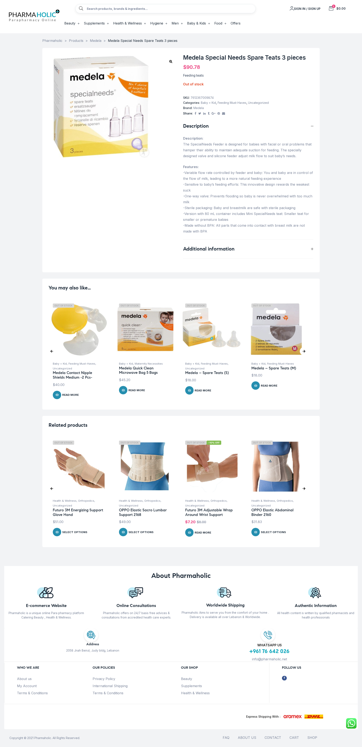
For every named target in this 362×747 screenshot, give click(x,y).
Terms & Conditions (32, 693)
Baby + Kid (208, 102)
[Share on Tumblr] (209, 114)
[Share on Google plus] (213, 114)
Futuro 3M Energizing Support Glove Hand (78, 512)
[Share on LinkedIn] (204, 114)
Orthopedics (86, 500)
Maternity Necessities (149, 363)
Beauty (186, 679)
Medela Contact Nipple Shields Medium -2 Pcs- (72, 375)
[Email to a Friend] (223, 114)
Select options (74, 532)
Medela (198, 108)
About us (24, 679)
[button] (171, 61)
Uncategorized (258, 102)
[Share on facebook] (195, 114)
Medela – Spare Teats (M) (273, 368)
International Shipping (110, 686)
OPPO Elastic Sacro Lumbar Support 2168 (143, 512)
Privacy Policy (104, 679)
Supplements (191, 686)
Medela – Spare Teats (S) (207, 372)
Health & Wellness (64, 500)
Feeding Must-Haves (232, 102)
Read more (70, 394)
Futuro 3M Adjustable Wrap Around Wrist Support (209, 512)
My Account (27, 686)
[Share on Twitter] (199, 114)
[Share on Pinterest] (218, 114)
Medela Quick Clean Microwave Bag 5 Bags (138, 370)
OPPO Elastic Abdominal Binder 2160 (272, 512)
